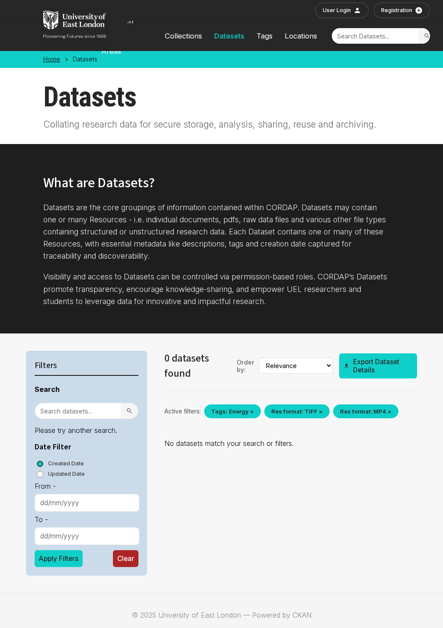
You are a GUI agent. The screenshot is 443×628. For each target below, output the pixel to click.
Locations (301, 36)
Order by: (245, 366)
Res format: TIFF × (297, 411)
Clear (125, 558)
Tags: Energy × (232, 411)
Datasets (229, 36)
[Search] (427, 36)
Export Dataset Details (376, 366)
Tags (265, 36)
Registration (396, 10)
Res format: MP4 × (366, 411)
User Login (337, 10)
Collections (183, 36)
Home (51, 59)
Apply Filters (58, 558)
